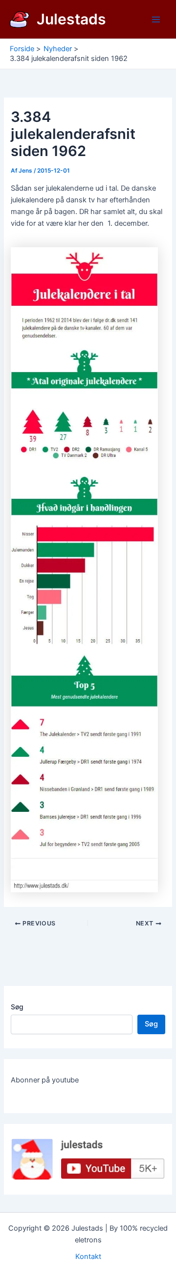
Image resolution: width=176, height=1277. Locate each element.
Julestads (71, 19)
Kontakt (88, 1256)
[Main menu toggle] (156, 19)
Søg (17, 1006)
